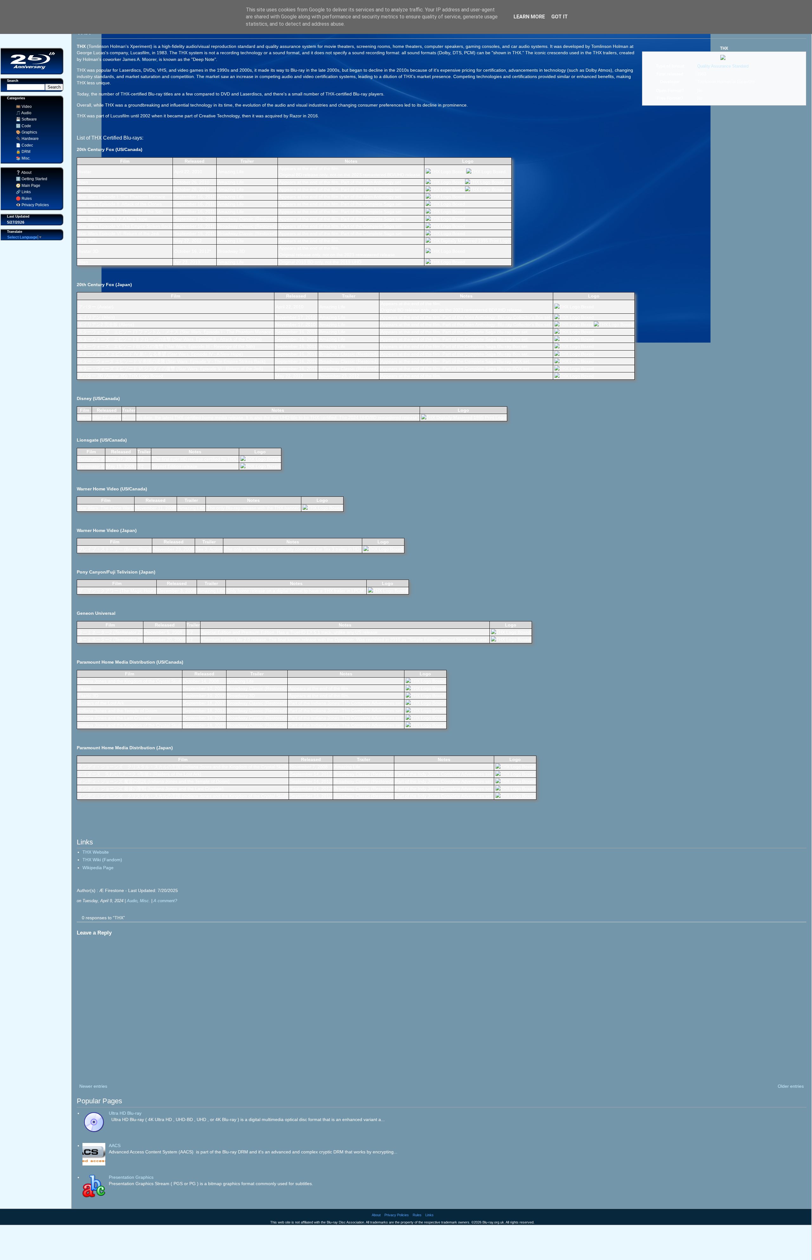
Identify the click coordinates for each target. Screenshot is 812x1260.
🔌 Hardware (26, 138)
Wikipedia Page (98, 867)
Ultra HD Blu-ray (125, 1113)
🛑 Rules (23, 198)
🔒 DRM (22, 151)
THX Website (95, 852)
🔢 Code (22, 126)
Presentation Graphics (131, 1177)
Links (429, 1215)
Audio (132, 900)
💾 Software (25, 119)
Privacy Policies (396, 1215)
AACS (115, 1145)
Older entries (791, 1086)
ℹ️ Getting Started (30, 179)
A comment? (165, 900)
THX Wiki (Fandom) (102, 859)
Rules (417, 1215)
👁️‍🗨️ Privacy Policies (31, 205)
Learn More (529, 17)
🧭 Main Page (27, 185)
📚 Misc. (22, 158)
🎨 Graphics (25, 132)
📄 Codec (23, 145)
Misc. (145, 900)
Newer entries (93, 1086)
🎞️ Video (23, 106)
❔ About (22, 172)
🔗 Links (22, 192)
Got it (559, 17)
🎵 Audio (22, 113)
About (376, 1215)
